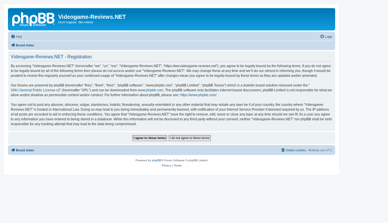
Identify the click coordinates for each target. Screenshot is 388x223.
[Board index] (33, 18)
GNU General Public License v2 (35, 90)
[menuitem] (16, 36)
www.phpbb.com (150, 90)
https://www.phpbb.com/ (198, 95)
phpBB (156, 160)
